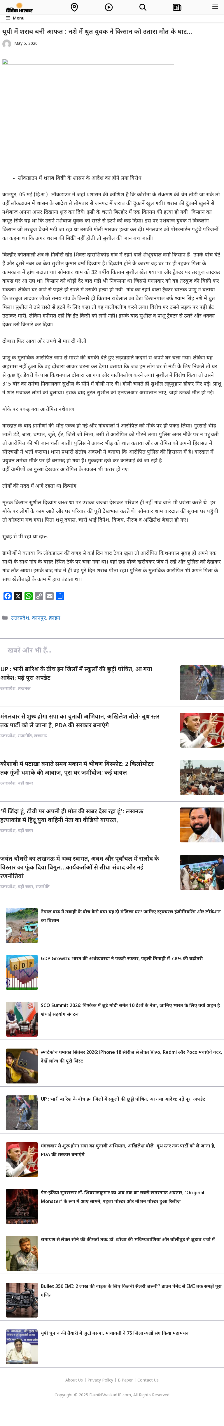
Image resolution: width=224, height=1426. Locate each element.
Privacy (95, 1380)
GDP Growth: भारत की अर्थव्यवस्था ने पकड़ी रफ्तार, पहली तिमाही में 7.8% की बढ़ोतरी (122, 959)
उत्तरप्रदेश (20, 618)
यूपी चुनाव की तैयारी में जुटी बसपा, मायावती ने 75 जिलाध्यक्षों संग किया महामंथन (115, 1334)
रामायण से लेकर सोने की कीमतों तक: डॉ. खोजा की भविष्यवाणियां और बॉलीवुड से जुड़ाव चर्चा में (128, 1240)
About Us (74, 1380)
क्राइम (54, 618)
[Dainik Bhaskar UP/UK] (19, 7)
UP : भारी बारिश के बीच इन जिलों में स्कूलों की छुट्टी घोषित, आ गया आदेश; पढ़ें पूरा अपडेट (123, 1100)
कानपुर (39, 618)
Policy (107, 1380)
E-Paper (125, 1380)
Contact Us (148, 1380)
